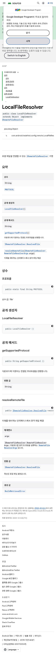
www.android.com (10, 614)
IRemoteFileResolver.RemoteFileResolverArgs (25, 252)
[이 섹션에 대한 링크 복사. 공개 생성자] (19, 310)
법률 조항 (28, 636)
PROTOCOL (9, 189)
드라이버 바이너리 (9, 551)
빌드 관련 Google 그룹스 (11, 587)
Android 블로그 (8, 574)
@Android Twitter (9, 566)
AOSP (4, 66)
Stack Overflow (8, 622)
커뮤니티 (18, 636)
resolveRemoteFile (14, 251)
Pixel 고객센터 (7, 606)
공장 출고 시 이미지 (9, 547)
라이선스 (38, 636)
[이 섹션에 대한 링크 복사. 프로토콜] (14, 279)
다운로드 (5, 538)
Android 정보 (7, 636)
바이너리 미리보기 (9, 543)
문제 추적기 (6, 626)
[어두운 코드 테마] (52, 286)
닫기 (28, 33)
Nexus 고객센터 (8, 610)
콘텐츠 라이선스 (40, 508)
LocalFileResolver (14, 209)
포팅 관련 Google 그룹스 (11, 591)
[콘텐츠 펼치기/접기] (18, 72)
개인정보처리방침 (10, 640)
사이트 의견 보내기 (27, 640)
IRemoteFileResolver (12, 120)
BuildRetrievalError (15, 491)
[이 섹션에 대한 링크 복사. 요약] (10, 167)
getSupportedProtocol (16, 233)
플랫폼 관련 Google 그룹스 (12, 582)
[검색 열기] (38, 3)
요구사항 (5, 534)
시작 (28, 41)
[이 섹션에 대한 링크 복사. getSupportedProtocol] (32, 350)
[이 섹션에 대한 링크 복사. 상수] (10, 271)
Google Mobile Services (11, 618)
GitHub (5, 555)
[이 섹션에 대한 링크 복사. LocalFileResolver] (25, 318)
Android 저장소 (8, 530)
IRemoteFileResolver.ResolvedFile (22, 244)
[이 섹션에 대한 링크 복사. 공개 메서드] (19, 342)
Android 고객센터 (9, 601)
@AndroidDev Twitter (11, 570)
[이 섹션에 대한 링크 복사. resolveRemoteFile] (27, 400)
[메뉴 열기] (4, 3)
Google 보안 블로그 (10, 578)
